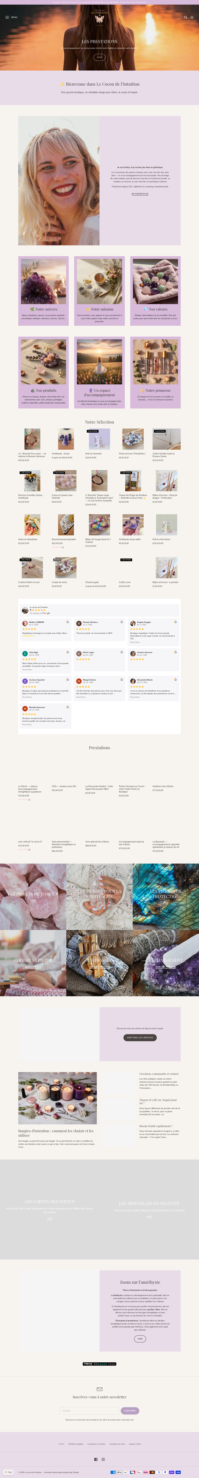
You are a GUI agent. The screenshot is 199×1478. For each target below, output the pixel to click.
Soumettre (99, 748)
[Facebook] (97, 760)
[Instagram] (102, 760)
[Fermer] (127, 714)
